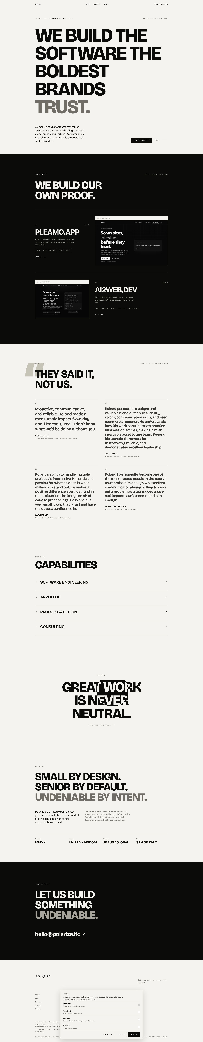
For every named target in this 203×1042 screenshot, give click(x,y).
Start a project (161, 4)
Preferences (107, 1034)
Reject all (121, 1034)
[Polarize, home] (38, 4)
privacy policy (90, 999)
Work (88, 4)
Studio (106, 4)
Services (96, 4)
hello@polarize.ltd (60, 934)
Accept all (134, 1034)
